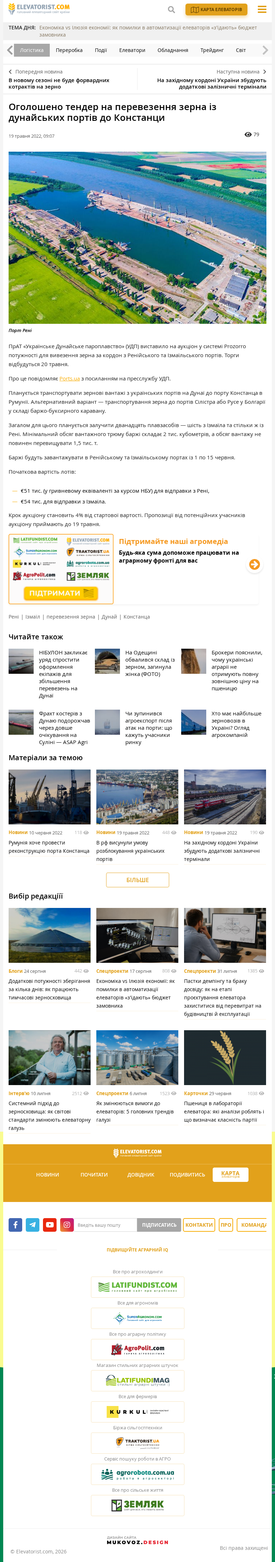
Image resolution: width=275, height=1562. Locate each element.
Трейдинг (212, 50)
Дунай (109, 616)
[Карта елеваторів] (230, 1175)
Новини (18, 832)
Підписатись (159, 1225)
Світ (241, 50)
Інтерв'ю (19, 1093)
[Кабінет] (138, 1192)
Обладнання (173, 50)
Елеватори (132, 50)
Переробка (69, 50)
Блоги (16, 971)
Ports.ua (69, 378)
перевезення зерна (71, 616)
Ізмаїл (32, 616)
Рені (14, 616)
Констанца (137, 616)
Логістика (32, 50)
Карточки (196, 1093)
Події (101, 50)
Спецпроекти (112, 971)
